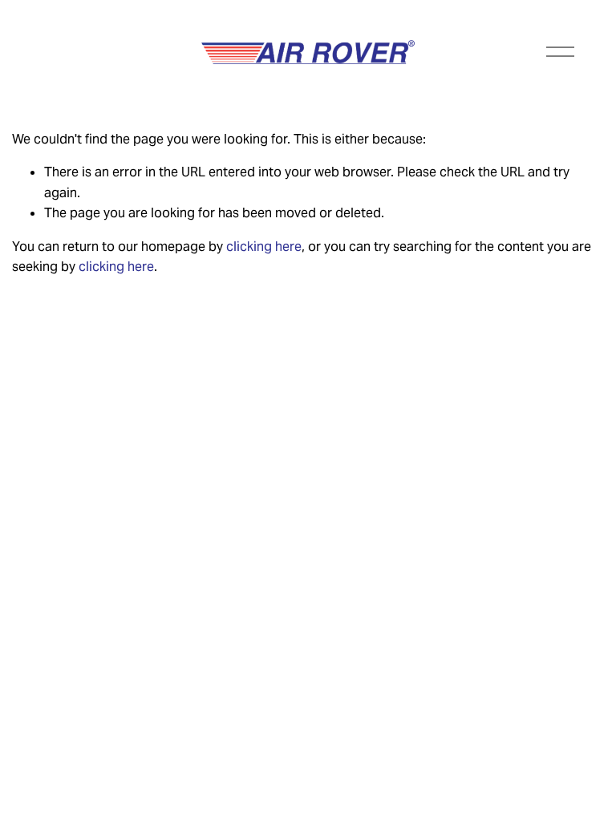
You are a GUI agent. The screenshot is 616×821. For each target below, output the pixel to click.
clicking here (264, 246)
